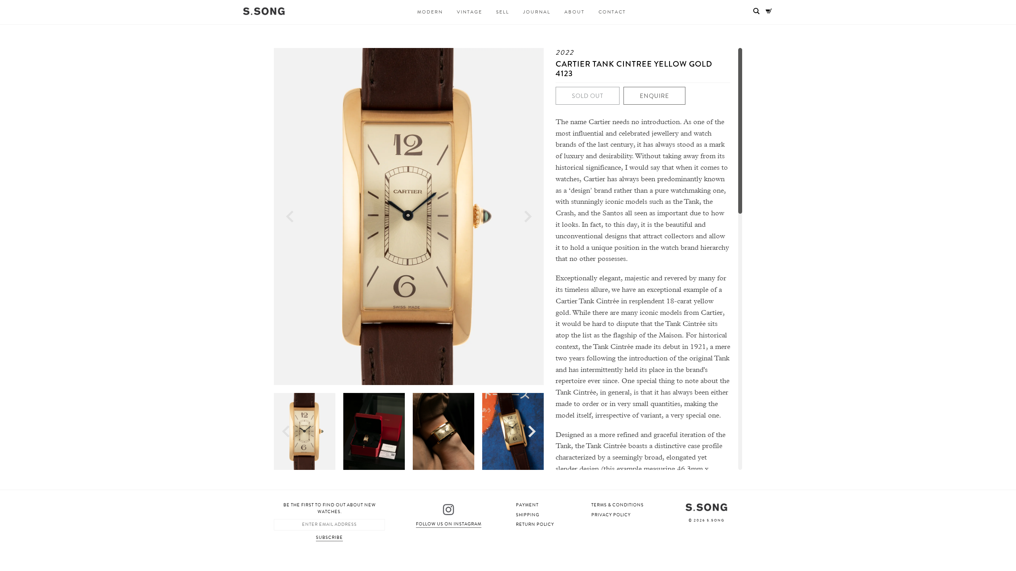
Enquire (654, 96)
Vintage (469, 11)
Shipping (527, 515)
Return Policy (535, 524)
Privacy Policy (611, 515)
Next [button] (528, 217)
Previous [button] (290, 217)
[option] (409, 216)
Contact (612, 11)
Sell (502, 11)
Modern (430, 11)
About (574, 11)
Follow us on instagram (448, 524)
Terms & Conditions (617, 505)
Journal (536, 11)
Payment (527, 505)
